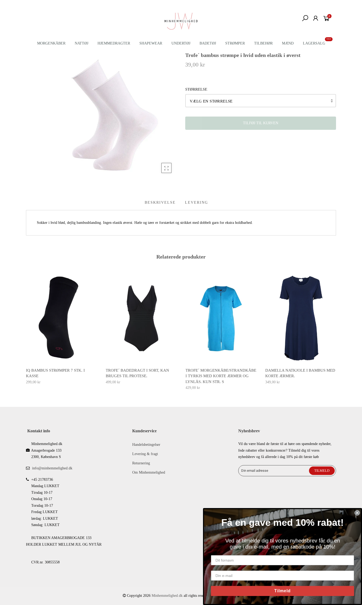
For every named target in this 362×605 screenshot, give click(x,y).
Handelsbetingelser (146, 445)
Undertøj (180, 43)
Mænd (288, 43)
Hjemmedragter (114, 43)
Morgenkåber (51, 43)
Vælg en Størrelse (211, 101)
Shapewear (150, 43)
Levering (196, 202)
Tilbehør (263, 43)
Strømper (235, 43)
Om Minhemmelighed (148, 472)
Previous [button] (26, 328)
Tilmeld (282, 591)
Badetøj (208, 43)
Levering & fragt (145, 454)
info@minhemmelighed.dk (52, 468)
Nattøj (81, 43)
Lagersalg (314, 43)
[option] (61, 329)
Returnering (141, 463)
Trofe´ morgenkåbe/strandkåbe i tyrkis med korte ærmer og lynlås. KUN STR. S (221, 376)
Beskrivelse (160, 202)
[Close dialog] (357, 512)
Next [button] (336, 328)
